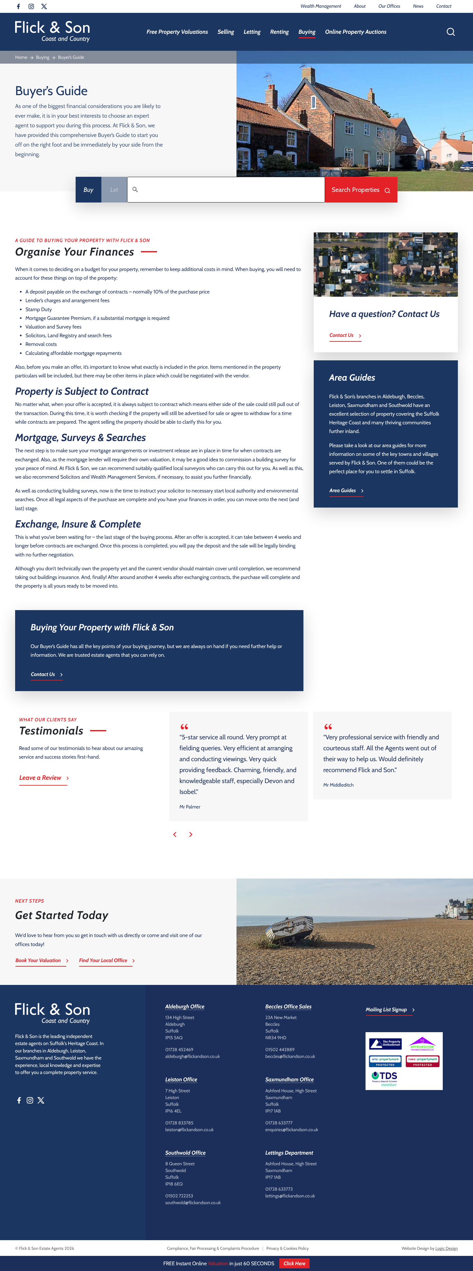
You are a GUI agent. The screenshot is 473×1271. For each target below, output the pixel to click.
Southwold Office (185, 1153)
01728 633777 (279, 1123)
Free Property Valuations (177, 31)
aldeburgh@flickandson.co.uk (192, 1056)
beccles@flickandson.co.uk (290, 1056)
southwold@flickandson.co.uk (193, 1202)
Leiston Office (181, 1080)
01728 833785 (179, 1123)
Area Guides (342, 490)
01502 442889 (280, 1049)
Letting (252, 31)
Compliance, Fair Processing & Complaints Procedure (213, 1248)
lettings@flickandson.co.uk (290, 1196)
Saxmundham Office (289, 1080)
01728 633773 (279, 1189)
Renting (279, 31)
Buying (307, 31)
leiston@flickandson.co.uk (189, 1129)
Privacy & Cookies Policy (287, 1248)
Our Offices (389, 6)
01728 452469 (179, 1049)
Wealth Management (321, 6)
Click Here (294, 1263)
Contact (443, 6)
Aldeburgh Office (185, 1007)
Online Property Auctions (355, 31)
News (418, 6)
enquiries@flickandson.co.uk (291, 1129)
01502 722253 (179, 1196)
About (360, 6)
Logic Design (446, 1248)
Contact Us (43, 674)
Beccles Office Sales (288, 1007)
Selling (226, 31)
